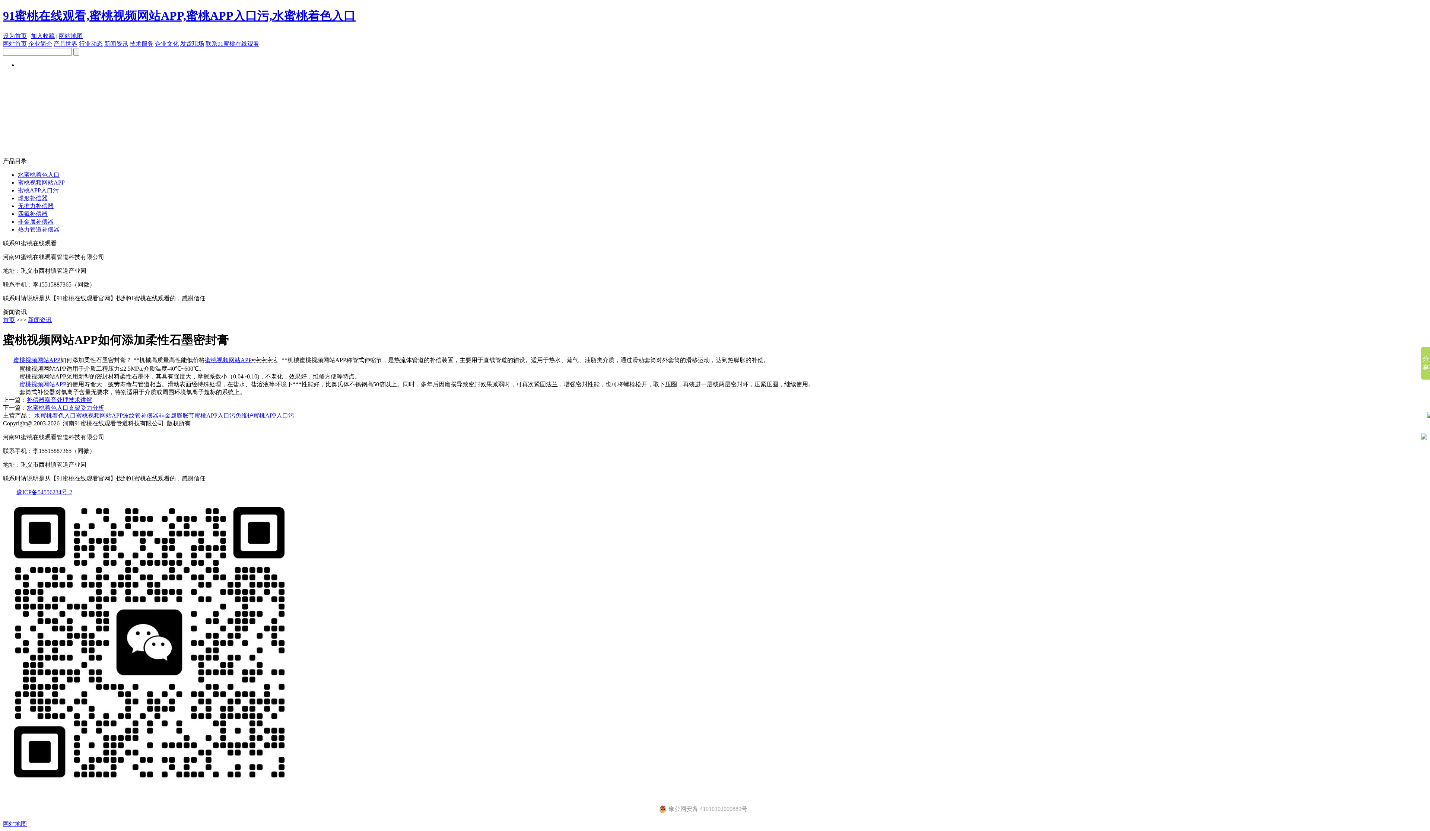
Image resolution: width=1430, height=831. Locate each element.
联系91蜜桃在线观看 (232, 44)
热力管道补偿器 (39, 229)
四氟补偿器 (33, 214)
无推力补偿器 (36, 206)
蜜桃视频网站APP (41, 182)
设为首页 (15, 36)
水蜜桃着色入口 (39, 175)
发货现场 (192, 44)
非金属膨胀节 (176, 415)
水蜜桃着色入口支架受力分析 (65, 408)
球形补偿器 (33, 198)
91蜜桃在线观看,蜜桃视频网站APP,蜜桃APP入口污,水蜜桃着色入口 (179, 15)
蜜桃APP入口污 (38, 190)
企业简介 (40, 44)
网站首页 (15, 44)
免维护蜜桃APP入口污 (264, 415)
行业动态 (91, 44)
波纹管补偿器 (141, 415)
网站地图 (71, 36)
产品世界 (65, 44)
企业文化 (167, 44)
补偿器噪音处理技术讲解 (59, 400)
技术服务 (141, 44)
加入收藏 (43, 36)
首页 (9, 320)
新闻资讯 (116, 44)
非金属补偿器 (36, 221)
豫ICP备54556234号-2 (44, 492)
